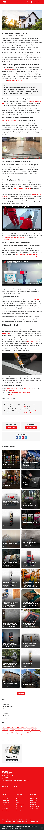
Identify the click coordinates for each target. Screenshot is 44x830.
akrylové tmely (26, 392)
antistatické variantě (8, 239)
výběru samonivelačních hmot (14, 80)
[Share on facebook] (17, 437)
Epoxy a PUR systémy (7, 810)
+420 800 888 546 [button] (9, 787)
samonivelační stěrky (7, 69)
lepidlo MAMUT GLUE (32, 341)
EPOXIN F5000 (10, 390)
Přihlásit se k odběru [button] (30, 427)
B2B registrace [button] (24, 790)
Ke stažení (18, 810)
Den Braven (4, 5)
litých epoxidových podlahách (26, 413)
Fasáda (12, 729)
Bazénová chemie (15, 727)
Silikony (30, 733)
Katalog (29, 729)
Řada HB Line (33, 802)
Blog (8, 5)
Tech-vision (11, 826)
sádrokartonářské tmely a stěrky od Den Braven (28, 254)
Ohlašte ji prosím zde (34, 821)
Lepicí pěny (4, 804)
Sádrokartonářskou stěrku (13, 256)
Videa (17, 798)
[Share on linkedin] (26, 437)
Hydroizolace (18, 729)
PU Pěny (4, 733)
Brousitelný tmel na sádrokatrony (28, 256)
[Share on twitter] (20, 437)
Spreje (36, 733)
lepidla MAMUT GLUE (16, 392)
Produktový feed (19, 806)
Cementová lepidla (24, 727)
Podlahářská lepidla (35, 731)
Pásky (9, 733)
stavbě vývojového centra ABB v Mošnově (14, 237)
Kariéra (17, 802)
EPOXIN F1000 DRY (28, 388)
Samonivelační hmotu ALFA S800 (10, 120)
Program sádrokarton (6, 813)
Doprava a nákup (19, 813)
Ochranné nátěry (19, 731)
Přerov (14, 733)
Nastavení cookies (16, 819)
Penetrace (27, 731)
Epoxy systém (5, 729)
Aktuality (16, 35)
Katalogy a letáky (20, 804)
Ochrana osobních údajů (26, 819)
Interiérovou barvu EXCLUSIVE (31, 299)
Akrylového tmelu (6, 333)
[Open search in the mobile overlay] (27, 2)
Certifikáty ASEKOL (34, 808)
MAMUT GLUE (5, 731)
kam (24, 729)
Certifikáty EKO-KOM (34, 806)
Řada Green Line (33, 800)
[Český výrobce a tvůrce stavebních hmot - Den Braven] (7, 772)
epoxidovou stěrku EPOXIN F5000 (22, 188)
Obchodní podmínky (6, 819)
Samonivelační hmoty (22, 733)
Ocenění (11, 731)
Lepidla (34, 729)
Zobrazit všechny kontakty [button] (9, 790)
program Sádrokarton (14, 394)
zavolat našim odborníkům (19, 407)
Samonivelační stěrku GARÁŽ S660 (11, 166)
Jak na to (11, 5)
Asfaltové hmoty (6, 727)
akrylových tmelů (11, 329)
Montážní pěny (5, 802)
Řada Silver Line (33, 798)
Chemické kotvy (34, 727)
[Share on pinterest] (23, 437)
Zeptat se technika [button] (11, 427)
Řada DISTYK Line (34, 804)
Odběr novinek (19, 808)
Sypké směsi (5, 808)
